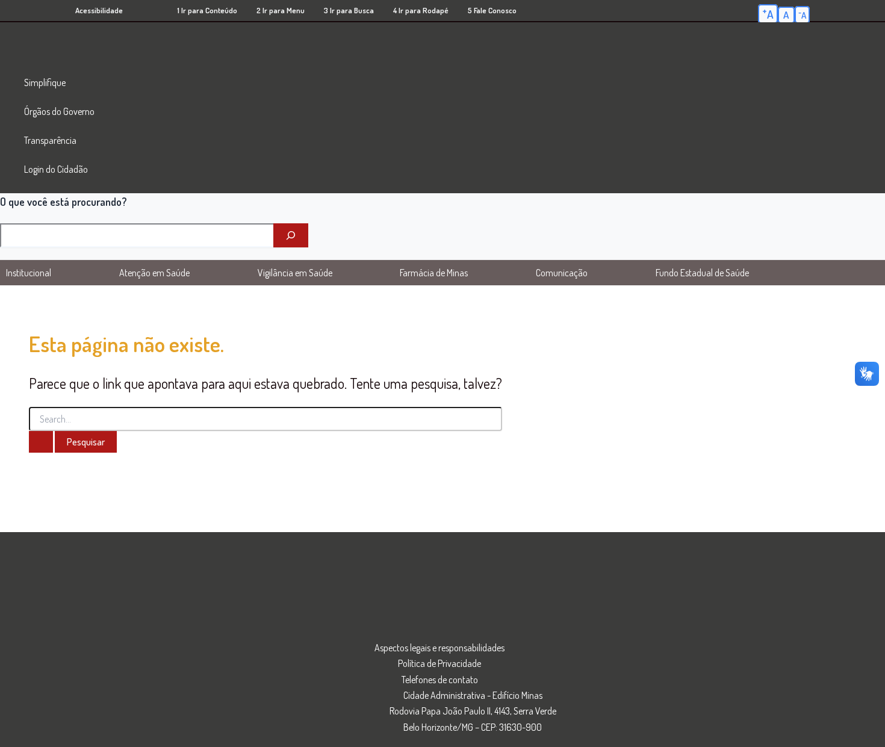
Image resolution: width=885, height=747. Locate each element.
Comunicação (562, 273)
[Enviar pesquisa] (41, 442)
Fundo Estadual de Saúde (702, 273)
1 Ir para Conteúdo (207, 10)
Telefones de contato (440, 680)
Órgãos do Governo (59, 111)
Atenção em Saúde (154, 273)
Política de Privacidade (439, 663)
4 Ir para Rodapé (421, 10)
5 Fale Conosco (492, 10)
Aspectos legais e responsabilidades (439, 648)
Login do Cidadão (56, 169)
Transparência (50, 140)
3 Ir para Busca (349, 10)
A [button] (768, 13)
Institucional (28, 273)
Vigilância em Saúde (295, 273)
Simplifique (45, 82)
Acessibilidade (99, 10)
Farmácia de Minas (434, 273)
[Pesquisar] (290, 235)
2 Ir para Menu (280, 10)
